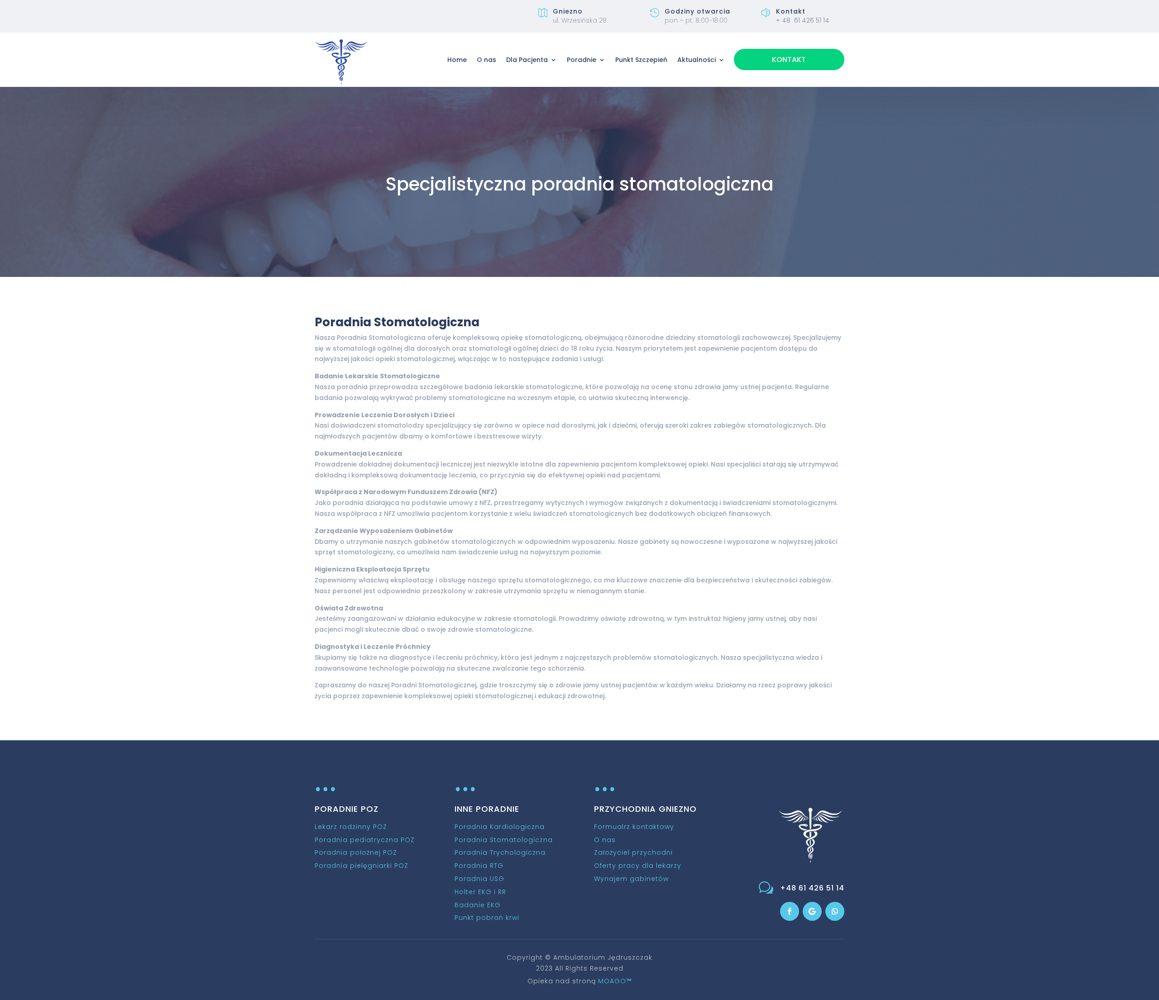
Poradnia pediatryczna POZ (365, 839)
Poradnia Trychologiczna (500, 852)
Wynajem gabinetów (631, 878)
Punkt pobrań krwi (487, 917)
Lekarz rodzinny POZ (351, 826)
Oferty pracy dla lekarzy (637, 865)
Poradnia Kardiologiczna (500, 826)
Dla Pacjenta (527, 59)
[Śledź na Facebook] (789, 911)
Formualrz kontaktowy (634, 826)
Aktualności (696, 59)
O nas (486, 59)
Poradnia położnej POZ (356, 852)
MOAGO (615, 981)
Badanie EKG (478, 905)
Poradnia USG (479, 878)
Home (457, 59)
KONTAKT (789, 59)
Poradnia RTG (479, 865)
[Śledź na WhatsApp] (834, 911)
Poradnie (581, 59)
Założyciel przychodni (633, 852)
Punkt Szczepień (641, 59)
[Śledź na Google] (812, 911)
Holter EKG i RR (480, 891)
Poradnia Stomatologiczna (504, 839)
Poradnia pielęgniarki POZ (361, 865)
